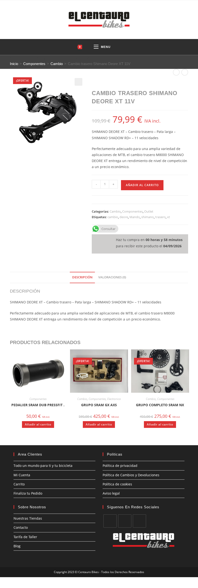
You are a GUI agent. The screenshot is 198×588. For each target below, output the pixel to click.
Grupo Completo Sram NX (160, 405)
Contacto (21, 527)
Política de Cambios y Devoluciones (131, 475)
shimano (147, 217)
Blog (17, 546)
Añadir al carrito (142, 185)
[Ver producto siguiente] (184, 72)
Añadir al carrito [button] (38, 424)
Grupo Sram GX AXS (99, 405)
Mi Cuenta (22, 475)
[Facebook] (110, 521)
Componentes (34, 64)
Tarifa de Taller (25, 537)
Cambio (56, 64)
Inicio (14, 64)
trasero (160, 217)
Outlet (148, 211)
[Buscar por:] (123, 47)
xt (168, 217)
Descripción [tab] (82, 277)
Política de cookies (117, 484)
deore (124, 217)
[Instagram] (124, 521)
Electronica (114, 399)
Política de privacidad (120, 465)
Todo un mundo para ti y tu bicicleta (43, 465)
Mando (134, 217)
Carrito (19, 484)
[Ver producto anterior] (176, 72)
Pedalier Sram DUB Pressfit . (37, 405)
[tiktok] (139, 521)
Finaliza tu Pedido (28, 493)
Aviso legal (111, 493)
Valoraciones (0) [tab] (112, 277)
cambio (112, 217)
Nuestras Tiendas (28, 518)
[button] (78, 82)
